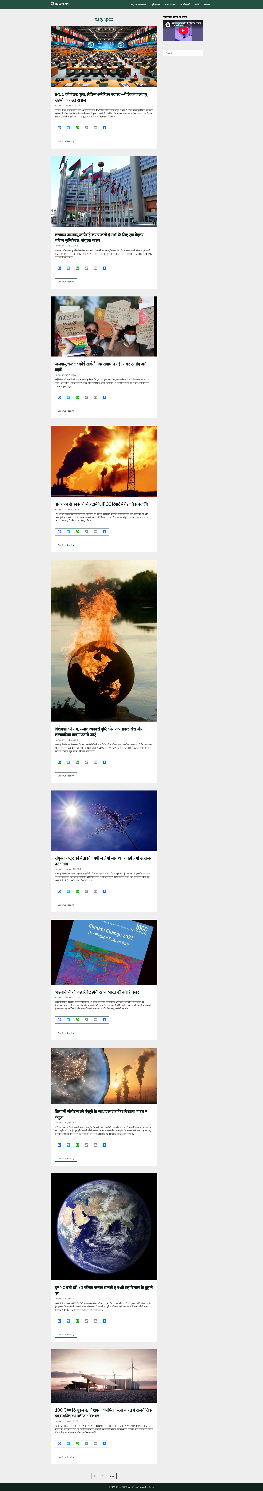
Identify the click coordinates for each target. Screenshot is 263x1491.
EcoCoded (149, 1487)
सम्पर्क (197, 4)
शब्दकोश (207, 4)
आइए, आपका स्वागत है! (139, 4)
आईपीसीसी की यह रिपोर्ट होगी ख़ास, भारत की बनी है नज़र (97, 992)
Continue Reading (66, 141)
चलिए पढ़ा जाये (170, 4)
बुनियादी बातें (156, 4)
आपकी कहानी (185, 4)
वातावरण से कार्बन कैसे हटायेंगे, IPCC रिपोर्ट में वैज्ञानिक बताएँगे (101, 504)
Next (111, 1476)
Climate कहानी (60, 3)
